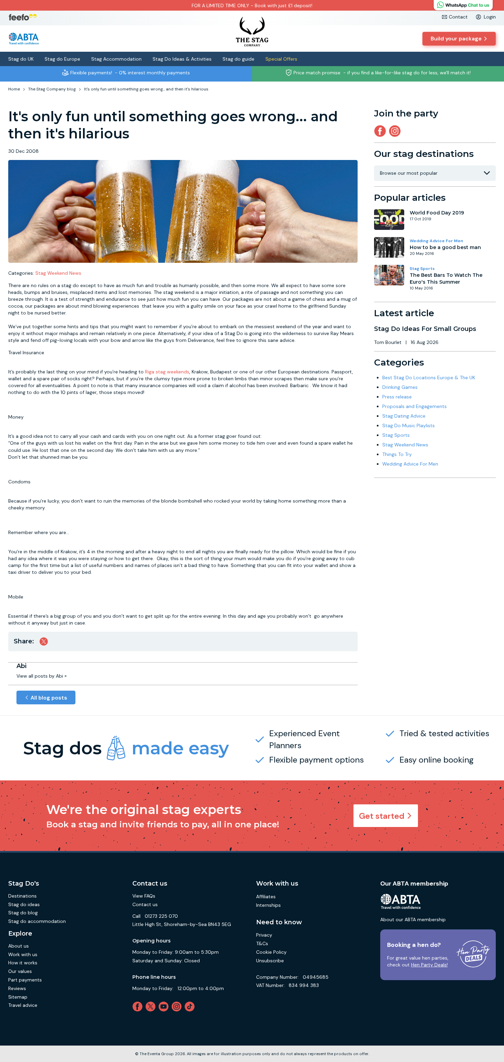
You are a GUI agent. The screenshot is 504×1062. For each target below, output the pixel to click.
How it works (22, 963)
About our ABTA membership (413, 919)
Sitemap (17, 997)
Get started (382, 816)
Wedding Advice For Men (436, 241)
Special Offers (281, 59)
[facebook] (138, 1006)
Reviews (17, 988)
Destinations (22, 896)
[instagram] (396, 131)
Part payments (25, 980)
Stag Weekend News (58, 273)
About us (18, 946)
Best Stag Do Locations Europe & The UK (428, 377)
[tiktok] (190, 1006)
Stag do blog (23, 913)
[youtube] (164, 1006)
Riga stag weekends (167, 372)
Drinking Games (400, 387)
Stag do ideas (24, 904)
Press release (397, 397)
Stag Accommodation (116, 59)
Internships (268, 905)
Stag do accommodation (37, 921)
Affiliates (266, 896)
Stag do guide (238, 59)
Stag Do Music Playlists (408, 425)
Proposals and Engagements (414, 406)
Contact (458, 17)
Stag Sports (422, 268)
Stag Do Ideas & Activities (182, 59)
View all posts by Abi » (41, 676)
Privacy (264, 935)
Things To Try (397, 454)
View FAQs (143, 896)
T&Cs (262, 943)
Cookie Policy (271, 952)
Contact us (145, 904)
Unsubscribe (270, 961)
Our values (20, 971)
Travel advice (22, 1005)
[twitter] (151, 1006)
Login (490, 17)
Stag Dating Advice (403, 416)
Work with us (22, 954)
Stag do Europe (62, 59)
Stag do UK (21, 59)
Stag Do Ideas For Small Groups (425, 329)
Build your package (456, 38)
